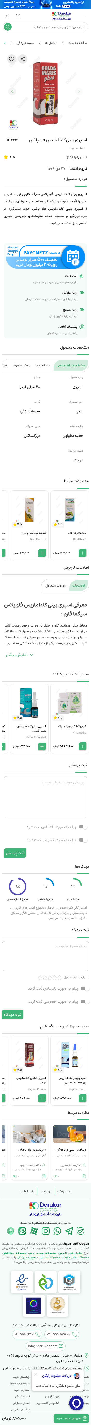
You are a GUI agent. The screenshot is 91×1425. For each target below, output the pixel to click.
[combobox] (49, 27)
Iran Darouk (38, 539)
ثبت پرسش (15, 853)
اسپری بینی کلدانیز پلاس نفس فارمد (31, 728)
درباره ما (46, 1191)
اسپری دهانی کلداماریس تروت (31, 1080)
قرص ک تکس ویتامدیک (72, 726)
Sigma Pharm (78, 148)
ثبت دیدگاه (12, 1014)
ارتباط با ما (27, 1191)
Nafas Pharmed (36, 737)
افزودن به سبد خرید (68, 1418)
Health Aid (79, 539)
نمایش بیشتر (17, 654)
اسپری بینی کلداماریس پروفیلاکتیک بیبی (72, 1080)
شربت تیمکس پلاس (34, 532)
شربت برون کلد (77, 532)
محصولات (64, 1191)
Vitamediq (79, 732)
